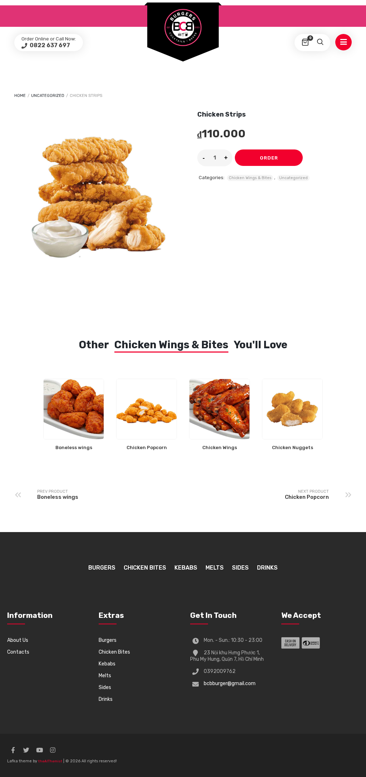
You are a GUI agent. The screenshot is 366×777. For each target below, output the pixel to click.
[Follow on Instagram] (52, 750)
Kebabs (185, 567)
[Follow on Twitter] (26, 750)
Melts (215, 567)
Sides (240, 567)
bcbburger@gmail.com (230, 683)
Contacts (18, 652)
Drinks (267, 567)
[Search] (319, 42)
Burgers (101, 567)
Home (20, 95)
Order (269, 158)
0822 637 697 (49, 45)
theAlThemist (50, 761)
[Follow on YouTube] (39, 750)
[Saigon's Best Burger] (183, 27)
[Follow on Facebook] (13, 750)
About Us (17, 640)
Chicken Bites (145, 567)
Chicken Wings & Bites (250, 178)
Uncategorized (47, 95)
